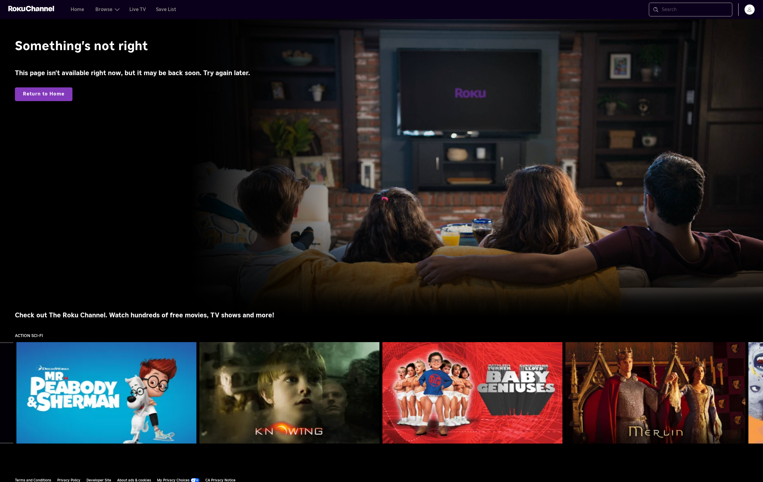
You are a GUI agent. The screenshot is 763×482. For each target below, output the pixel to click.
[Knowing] (289, 392)
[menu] (750, 9)
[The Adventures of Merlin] (655, 393)
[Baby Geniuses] (472, 392)
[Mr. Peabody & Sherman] (106, 392)
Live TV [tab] (137, 9)
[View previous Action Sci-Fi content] (7, 393)
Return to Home (43, 94)
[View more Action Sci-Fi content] (755, 393)
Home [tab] (77, 9)
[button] (107, 393)
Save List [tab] (166, 9)
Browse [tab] (103, 9)
